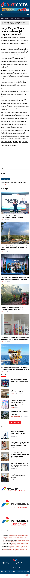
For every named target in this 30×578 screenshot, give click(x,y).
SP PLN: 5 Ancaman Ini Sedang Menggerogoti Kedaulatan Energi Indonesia (19, 381)
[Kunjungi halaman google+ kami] (16, 568)
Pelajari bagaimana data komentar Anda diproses (12, 184)
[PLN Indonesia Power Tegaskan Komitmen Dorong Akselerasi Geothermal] (5, 415)
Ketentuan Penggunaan (8, 563)
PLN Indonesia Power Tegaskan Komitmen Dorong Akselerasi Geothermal (19, 413)
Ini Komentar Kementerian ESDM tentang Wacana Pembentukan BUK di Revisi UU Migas (20, 465)
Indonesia (25, 141)
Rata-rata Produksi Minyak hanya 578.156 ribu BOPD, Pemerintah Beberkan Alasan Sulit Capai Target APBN (16, 537)
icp (20, 141)
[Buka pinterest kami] (10, 568)
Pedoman (18, 563)
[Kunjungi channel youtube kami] (22, 568)
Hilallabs (15, 572)
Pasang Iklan (6, 565)
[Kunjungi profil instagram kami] (19, 568)
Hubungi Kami (19, 565)
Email (2, 168)
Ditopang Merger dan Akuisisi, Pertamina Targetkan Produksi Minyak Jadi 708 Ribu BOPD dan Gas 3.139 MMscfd (14, 247)
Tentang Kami (19, 562)
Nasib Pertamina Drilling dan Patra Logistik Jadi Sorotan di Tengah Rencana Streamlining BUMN (20, 444)
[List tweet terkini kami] (13, 568)
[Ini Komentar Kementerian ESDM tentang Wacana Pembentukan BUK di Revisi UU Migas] (5, 466)
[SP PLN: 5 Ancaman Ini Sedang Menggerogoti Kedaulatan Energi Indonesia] (5, 383)
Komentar (3, 147)
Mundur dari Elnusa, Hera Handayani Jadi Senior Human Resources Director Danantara (19, 433)
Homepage (5, 562)
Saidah (5, 549)
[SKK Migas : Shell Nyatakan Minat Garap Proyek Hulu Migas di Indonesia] (5, 477)
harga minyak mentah (6, 141)
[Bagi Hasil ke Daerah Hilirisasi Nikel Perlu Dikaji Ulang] (5, 393)
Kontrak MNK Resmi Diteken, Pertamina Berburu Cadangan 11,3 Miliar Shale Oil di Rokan (20, 454)
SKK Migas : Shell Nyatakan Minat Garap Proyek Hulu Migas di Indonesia (19, 475)
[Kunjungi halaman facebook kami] (8, 568)
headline (15, 141)
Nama (2, 162)
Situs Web (3, 173)
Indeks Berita (15, 422)
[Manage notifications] (27, 575)
